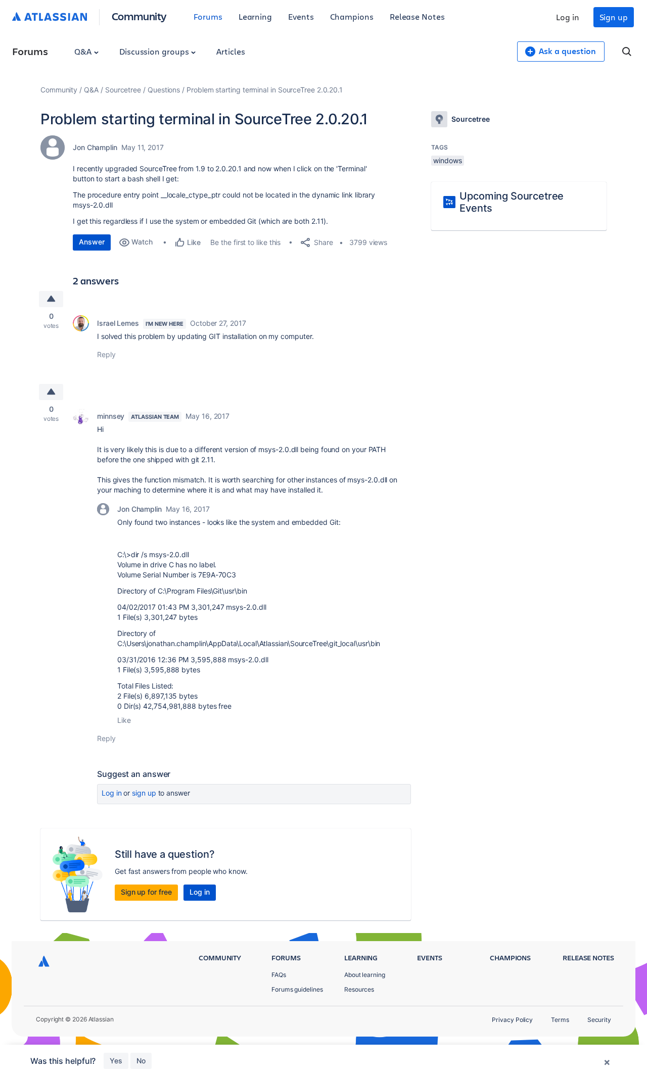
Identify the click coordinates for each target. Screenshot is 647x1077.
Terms (560, 1019)
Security (599, 1019)
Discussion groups (155, 51)
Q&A (84, 51)
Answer (92, 241)
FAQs (278, 974)
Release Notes (417, 16)
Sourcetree (123, 89)
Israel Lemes (118, 323)
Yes (116, 1060)
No (141, 1060)
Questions (164, 89)
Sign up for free (146, 892)
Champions (352, 16)
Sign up (613, 17)
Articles (230, 51)
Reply (106, 354)
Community (139, 16)
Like (124, 720)
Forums (208, 16)
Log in (567, 17)
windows (447, 160)
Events (301, 16)
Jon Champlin (95, 147)
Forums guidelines (297, 989)
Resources (359, 989)
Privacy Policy (512, 1019)
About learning (364, 974)
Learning (255, 16)
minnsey (110, 416)
